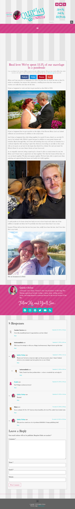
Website (11, 477)
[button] (37, 28)
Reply (15, 335)
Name (11, 462)
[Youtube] (60, 4)
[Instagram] (30, 310)
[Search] (71, 22)
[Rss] (64, 4)
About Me (60, 9)
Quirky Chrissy (21, 355)
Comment (12, 439)
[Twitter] (40, 310)
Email (11, 469)
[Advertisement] (37, 47)
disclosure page (51, 72)
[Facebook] (25, 310)
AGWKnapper (41, 506)
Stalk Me (61, 13)
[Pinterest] (57, 4)
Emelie (16, 382)
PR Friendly (60, 16)
